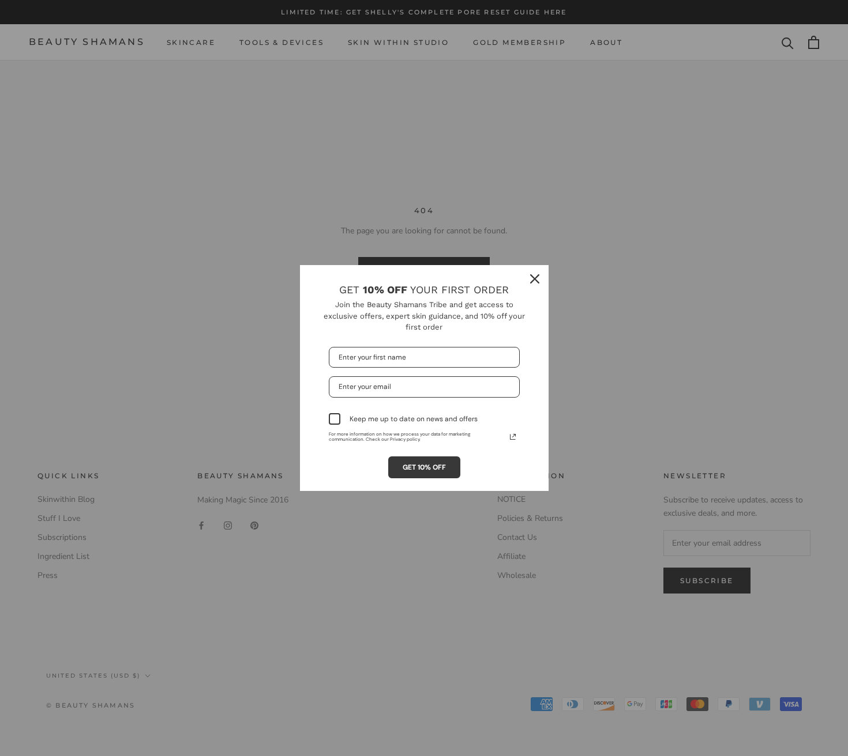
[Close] (535, 279)
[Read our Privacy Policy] (513, 437)
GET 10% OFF (424, 467)
